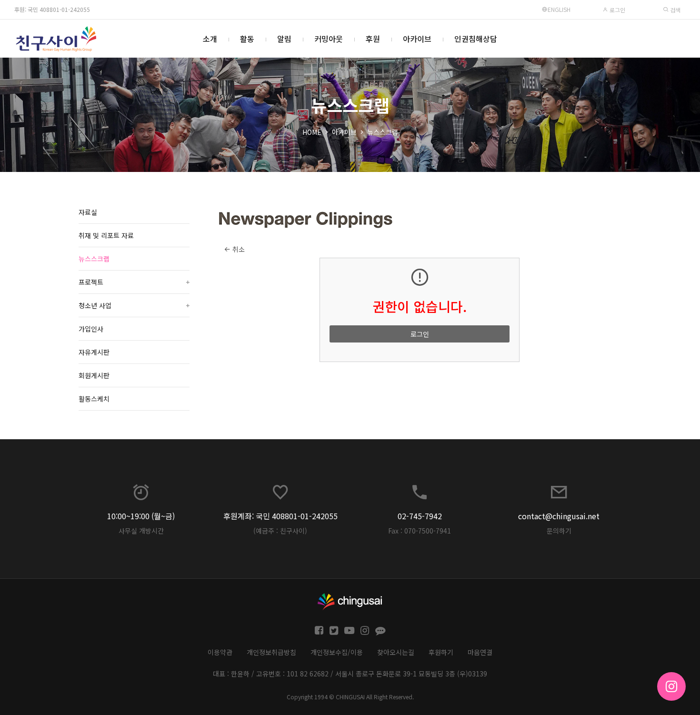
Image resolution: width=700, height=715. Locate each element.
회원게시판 (94, 375)
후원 (373, 38)
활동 (247, 38)
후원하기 (441, 652)
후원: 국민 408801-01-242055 (52, 9)
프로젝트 (134, 282)
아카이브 (417, 38)
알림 (284, 38)
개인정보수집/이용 (336, 652)
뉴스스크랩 (382, 132)
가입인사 (91, 328)
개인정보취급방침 (271, 652)
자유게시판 (94, 352)
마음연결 (480, 652)
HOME (311, 132)
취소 (237, 249)
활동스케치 (94, 398)
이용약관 (220, 652)
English (559, 9)
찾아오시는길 (395, 652)
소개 (210, 38)
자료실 (88, 212)
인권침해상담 (475, 38)
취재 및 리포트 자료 (106, 235)
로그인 (616, 10)
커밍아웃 (328, 38)
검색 (674, 10)
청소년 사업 (134, 305)
